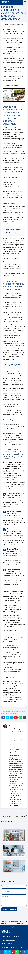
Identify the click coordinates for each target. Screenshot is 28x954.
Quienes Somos (7, 944)
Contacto (16, 936)
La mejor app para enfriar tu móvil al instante (21, 814)
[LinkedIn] (24, 952)
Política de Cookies (8, 940)
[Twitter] (12, 717)
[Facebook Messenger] (7, 717)
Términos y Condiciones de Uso (12, 947)
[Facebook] (3, 717)
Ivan (10, 725)
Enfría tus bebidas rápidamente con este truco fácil (7, 814)
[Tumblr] (24, 717)
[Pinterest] (16, 717)
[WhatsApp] (20, 717)
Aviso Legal (6, 936)
